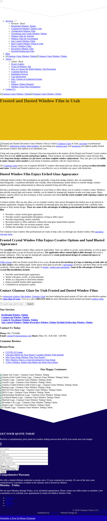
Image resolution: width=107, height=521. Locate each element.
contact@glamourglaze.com (19, 336)
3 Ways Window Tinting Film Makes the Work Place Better (32, 362)
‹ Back (22, 23)
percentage (68, 265)
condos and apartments (59, 267)
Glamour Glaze (64, 143)
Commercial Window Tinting (15, 317)
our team (83, 143)
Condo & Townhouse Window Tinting (19, 320)
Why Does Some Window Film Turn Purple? (25, 357)
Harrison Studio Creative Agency (92, 512)
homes (45, 267)
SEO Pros (54, 512)
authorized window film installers (24, 146)
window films (97, 299)
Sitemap (103, 510)
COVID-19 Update (14, 352)
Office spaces (6, 262)
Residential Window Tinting (14, 315)
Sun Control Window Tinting (15, 322)
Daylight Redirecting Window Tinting (75, 322)
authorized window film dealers (17, 296)
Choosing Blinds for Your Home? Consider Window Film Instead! (35, 355)
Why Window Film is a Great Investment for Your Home (30, 360)
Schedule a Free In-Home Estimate (17, 518)
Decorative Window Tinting (43, 322)
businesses (76, 146)
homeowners (61, 146)
